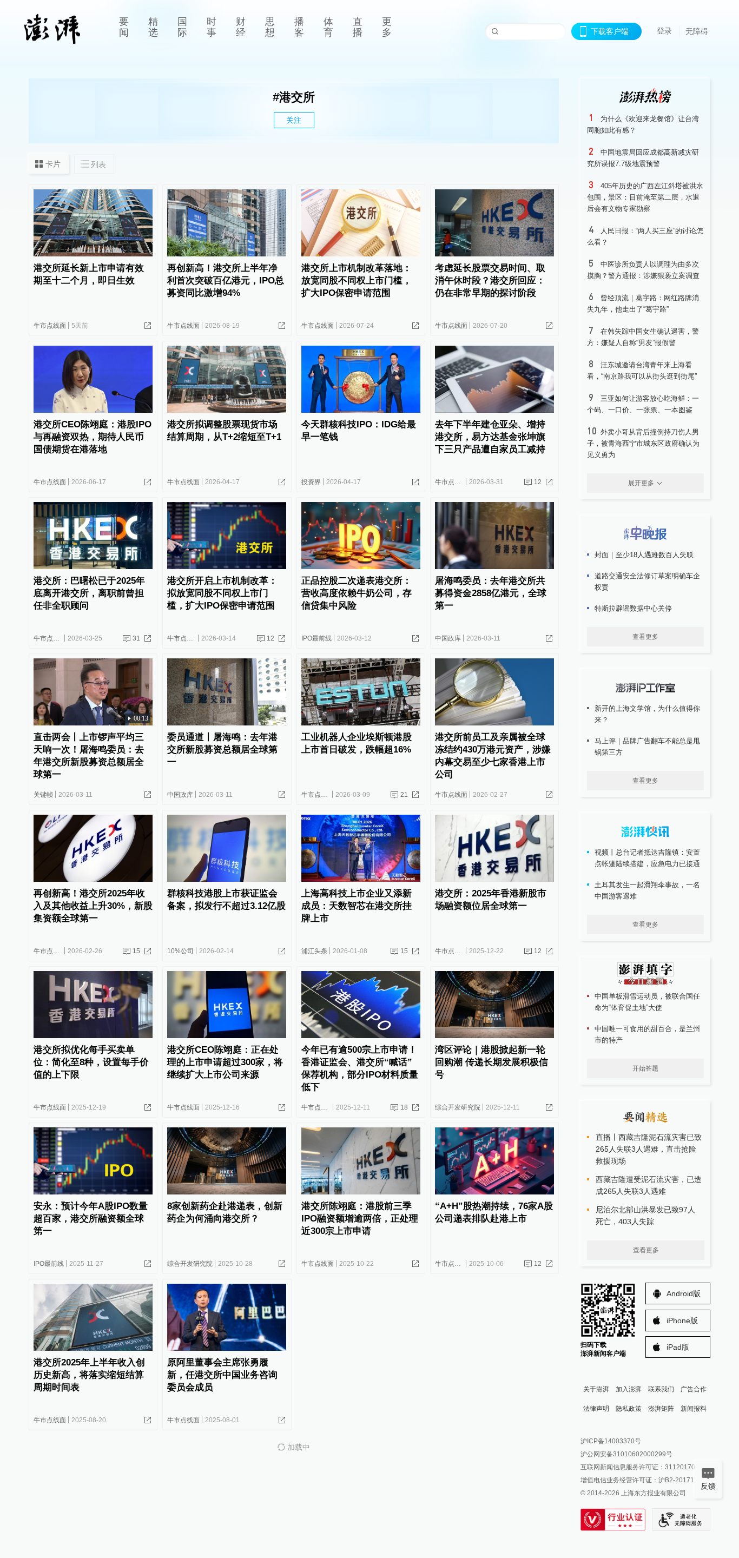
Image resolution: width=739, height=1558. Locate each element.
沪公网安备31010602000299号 (626, 1454)
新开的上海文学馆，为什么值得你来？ (647, 714)
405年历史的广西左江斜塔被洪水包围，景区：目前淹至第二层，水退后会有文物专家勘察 (645, 197)
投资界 (311, 482)
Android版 (684, 1293)
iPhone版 (682, 1320)
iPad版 (678, 1347)
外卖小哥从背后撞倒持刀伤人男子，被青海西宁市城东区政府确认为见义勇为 (643, 443)
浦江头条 (314, 951)
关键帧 (43, 794)
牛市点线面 (50, 325)
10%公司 (180, 951)
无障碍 (696, 31)
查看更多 (645, 637)
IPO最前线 (316, 638)
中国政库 (448, 638)
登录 (664, 31)
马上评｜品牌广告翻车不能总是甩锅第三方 (647, 746)
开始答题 (645, 1068)
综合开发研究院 (457, 1107)
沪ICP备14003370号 (610, 1441)
